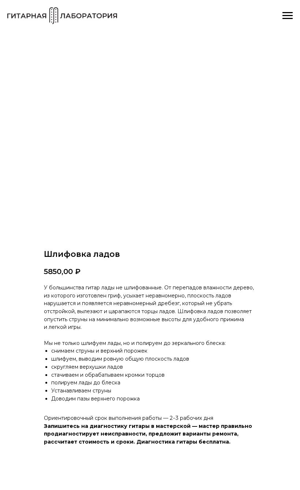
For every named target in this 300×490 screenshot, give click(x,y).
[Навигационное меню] (287, 15)
